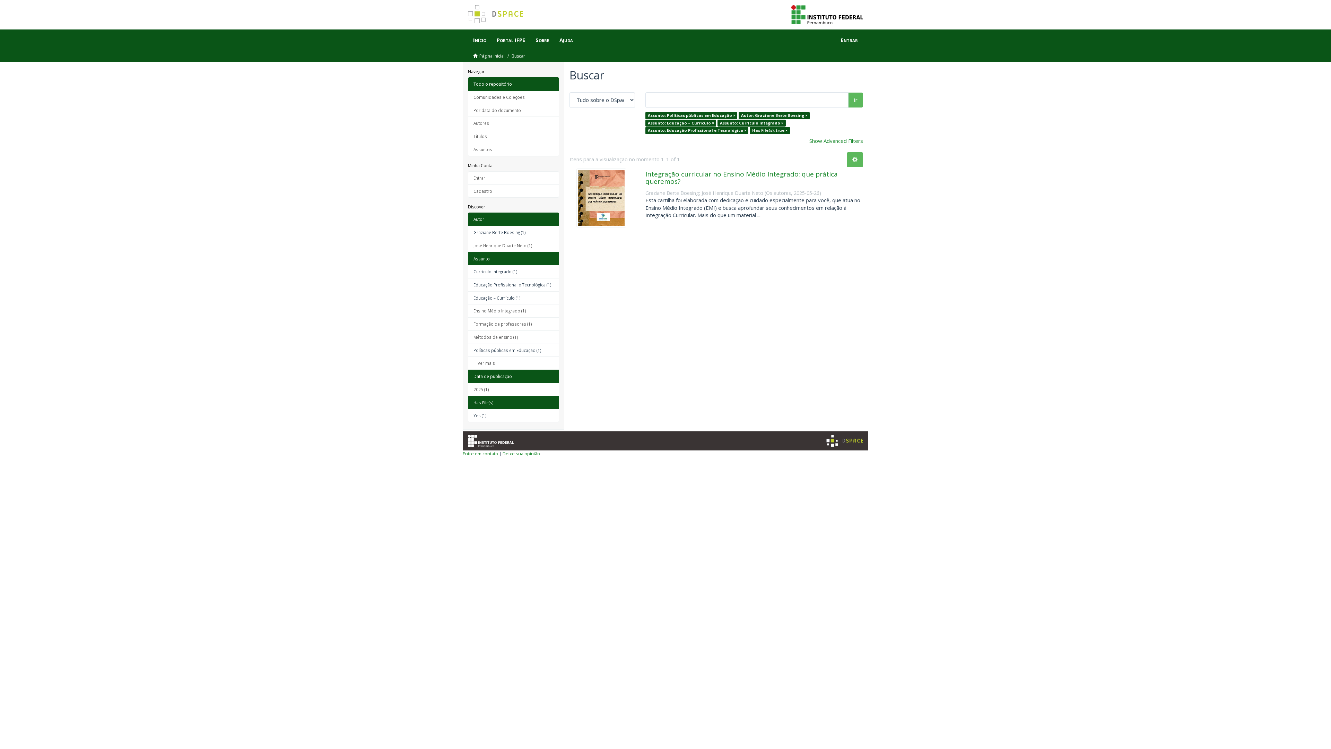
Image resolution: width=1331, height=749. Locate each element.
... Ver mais (484, 363)
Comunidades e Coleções (499, 97)
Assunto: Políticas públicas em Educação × (691, 115)
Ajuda (566, 39)
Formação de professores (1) (502, 324)
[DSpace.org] (844, 441)
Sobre (542, 39)
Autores (481, 123)
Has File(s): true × (770, 130)
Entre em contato (480, 453)
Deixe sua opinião (521, 453)
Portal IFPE (511, 39)
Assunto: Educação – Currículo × (681, 123)
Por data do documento (497, 110)
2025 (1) (481, 389)
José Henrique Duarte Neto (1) (502, 245)
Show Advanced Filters (836, 140)
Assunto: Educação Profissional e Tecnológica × (697, 130)
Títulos (480, 136)
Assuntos (482, 149)
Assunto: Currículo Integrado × (751, 123)
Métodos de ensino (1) (495, 337)
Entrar (479, 178)
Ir (856, 99)
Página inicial (492, 56)
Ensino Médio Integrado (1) (499, 310)
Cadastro (482, 191)
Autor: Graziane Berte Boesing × (774, 115)
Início (479, 39)
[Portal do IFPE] (827, 14)
